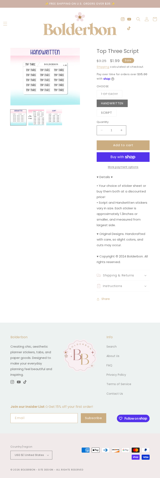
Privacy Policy (116, 375)
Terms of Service (118, 384)
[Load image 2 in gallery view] (36, 117)
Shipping (103, 67)
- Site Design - (46, 469)
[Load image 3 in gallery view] (54, 117)
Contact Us (114, 394)
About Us (112, 356)
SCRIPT (106, 113)
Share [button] (105, 299)
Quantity (103, 122)
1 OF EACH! (111, 95)
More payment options (123, 167)
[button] (5, 23)
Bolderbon (28, 469)
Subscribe (93, 418)
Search (111, 346)
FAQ (109, 365)
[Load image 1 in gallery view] (18, 117)
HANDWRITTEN (112, 103)
